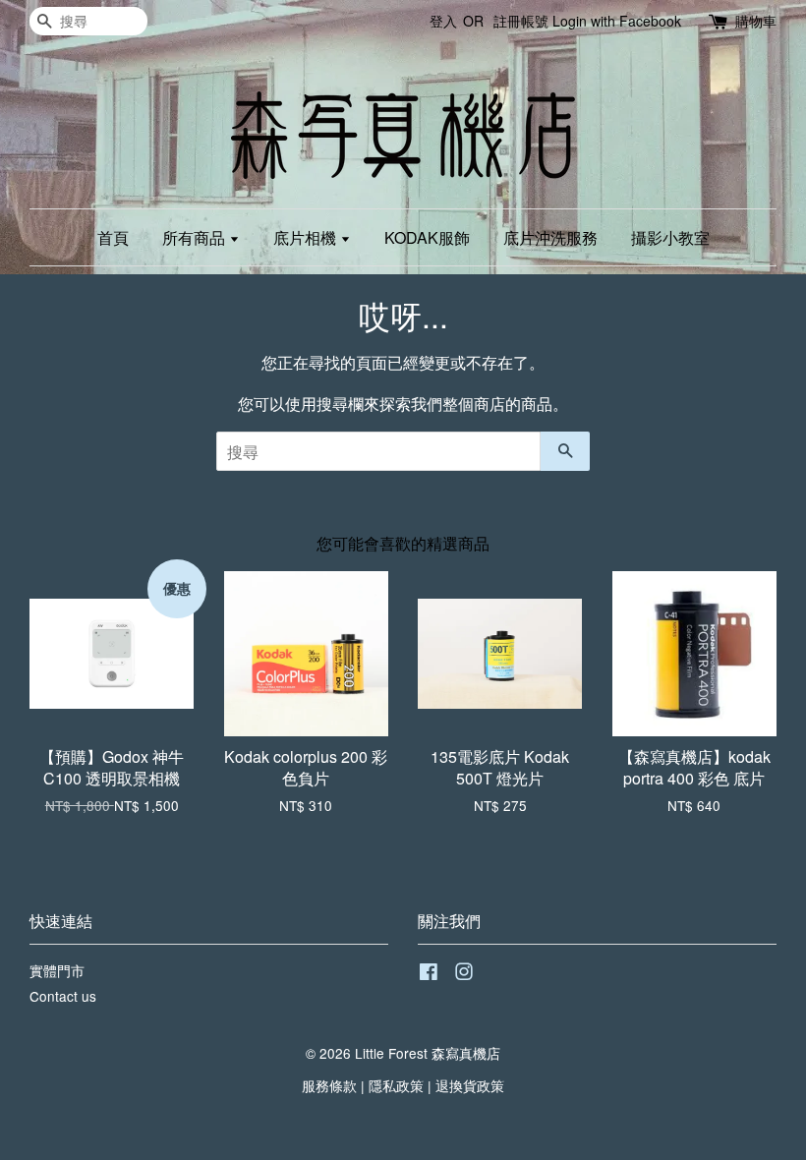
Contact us (62, 996)
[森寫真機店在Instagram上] (464, 974)
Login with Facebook (616, 20)
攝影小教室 (670, 237)
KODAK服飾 (427, 237)
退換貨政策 (469, 1085)
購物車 (756, 20)
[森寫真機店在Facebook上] (428, 974)
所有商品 (195, 237)
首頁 (113, 237)
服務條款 (329, 1085)
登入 (443, 20)
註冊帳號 (520, 20)
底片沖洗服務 (550, 237)
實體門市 (57, 970)
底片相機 (306, 237)
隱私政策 (396, 1085)
